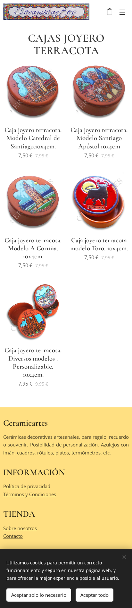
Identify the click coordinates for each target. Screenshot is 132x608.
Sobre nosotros (20, 528)
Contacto (13, 536)
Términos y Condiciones (29, 494)
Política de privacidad (26, 486)
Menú (122, 11)
